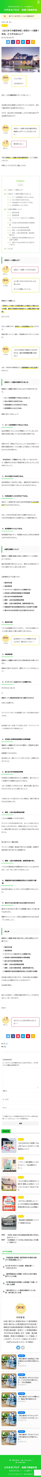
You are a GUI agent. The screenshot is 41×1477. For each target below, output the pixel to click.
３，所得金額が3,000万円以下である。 (21, 202)
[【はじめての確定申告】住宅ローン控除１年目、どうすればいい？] (23, 42)
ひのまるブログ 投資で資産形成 (20, 9)
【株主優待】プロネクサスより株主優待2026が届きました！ (28, 1436)
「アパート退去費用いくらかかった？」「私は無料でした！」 (28, 1165)
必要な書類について (15, 209)
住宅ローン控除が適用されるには (19, 194)
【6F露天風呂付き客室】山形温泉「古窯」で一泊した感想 (21, 1283)
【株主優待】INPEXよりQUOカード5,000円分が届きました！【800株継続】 (28, 1380)
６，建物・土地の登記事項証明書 (19, 230)
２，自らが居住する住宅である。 (19, 200)
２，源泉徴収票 (14, 215)
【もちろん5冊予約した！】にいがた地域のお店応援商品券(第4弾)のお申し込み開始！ (28, 1204)
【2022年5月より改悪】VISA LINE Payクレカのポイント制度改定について (28, 1146)
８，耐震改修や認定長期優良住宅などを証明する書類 (21, 239)
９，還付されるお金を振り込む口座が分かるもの (21, 243)
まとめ (10, 249)
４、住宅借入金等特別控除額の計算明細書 (21, 224)
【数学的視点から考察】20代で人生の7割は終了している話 (21, 1275)
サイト (4, 1108)
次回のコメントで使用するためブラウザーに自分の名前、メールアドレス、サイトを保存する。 (20, 1117)
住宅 (4, 1046)
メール (5, 1099)
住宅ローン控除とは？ (15, 190)
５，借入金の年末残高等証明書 (19, 227)
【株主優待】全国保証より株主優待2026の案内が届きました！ (28, 1361)
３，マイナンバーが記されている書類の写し (21, 219)
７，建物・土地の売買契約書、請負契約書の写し (21, 234)
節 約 (5, 1043)
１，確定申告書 (14, 213)
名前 (4, 1091)
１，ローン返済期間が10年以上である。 (22, 197)
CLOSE (20, 185)
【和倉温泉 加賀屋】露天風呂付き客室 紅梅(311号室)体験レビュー (21, 1258)
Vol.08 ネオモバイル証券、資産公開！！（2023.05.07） (20, 1267)
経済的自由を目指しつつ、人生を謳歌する (20, 1471)
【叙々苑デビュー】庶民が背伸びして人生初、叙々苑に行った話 (20, 1291)
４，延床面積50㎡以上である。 (19, 205)
